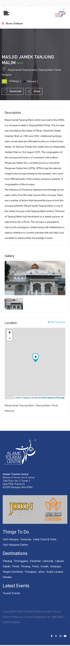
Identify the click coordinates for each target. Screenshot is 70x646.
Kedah (44, 566)
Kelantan (35, 561)
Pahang (7, 561)
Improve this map (56, 397)
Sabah (6, 566)
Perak (15, 566)
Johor (41, 572)
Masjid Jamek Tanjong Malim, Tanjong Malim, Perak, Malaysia (31, 408)
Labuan (59, 561)
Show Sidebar (14, 23)
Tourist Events (11, 593)
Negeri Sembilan (13, 572)
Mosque (31, 81)
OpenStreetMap (40, 397)
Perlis (35, 566)
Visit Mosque (10, 539)
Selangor (55, 566)
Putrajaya (30, 572)
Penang (25, 566)
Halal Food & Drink (44, 539)
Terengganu (21, 561)
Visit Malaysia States (15, 545)
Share (36, 91)
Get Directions (57, 322)
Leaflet (17, 397)
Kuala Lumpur (54, 572)
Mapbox (27, 397)
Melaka (7, 577)
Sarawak (48, 561)
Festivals (25, 539)
